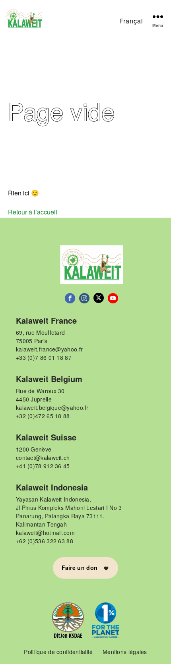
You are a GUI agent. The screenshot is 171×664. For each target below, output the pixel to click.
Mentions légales (125, 652)
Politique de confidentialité (58, 652)
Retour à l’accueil (32, 211)
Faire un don (80, 567)
